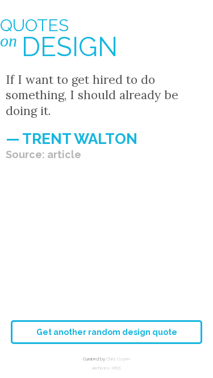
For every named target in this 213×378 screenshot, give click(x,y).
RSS (116, 368)
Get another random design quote (106, 332)
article (64, 154)
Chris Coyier (118, 359)
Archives (101, 368)
